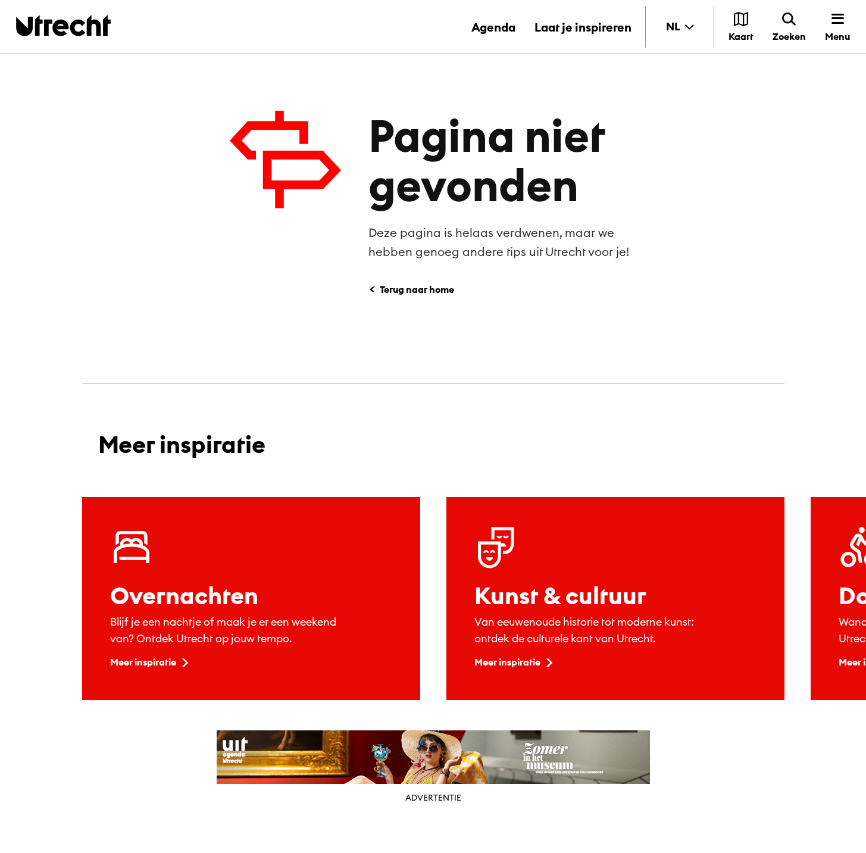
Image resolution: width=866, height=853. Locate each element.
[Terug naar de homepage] (63, 25)
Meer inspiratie (143, 662)
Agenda (493, 27)
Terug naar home (417, 289)
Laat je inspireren (582, 27)
